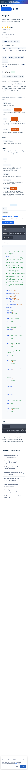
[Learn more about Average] (7, 48)
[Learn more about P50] (11, 48)
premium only (18, 109)
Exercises (5, 61)
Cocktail (11, 57)
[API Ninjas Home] (5, 5)
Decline (16, 766)
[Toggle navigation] (16, 9)
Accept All (23, 766)
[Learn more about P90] (20, 48)
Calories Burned (19, 57)
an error (4, 155)
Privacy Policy (17, 763)
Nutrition (4, 57)
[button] (14, 456)
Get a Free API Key (6, 9)
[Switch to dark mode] (13, 9)
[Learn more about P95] (25, 48)
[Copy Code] (23, 227)
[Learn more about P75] (16, 48)
